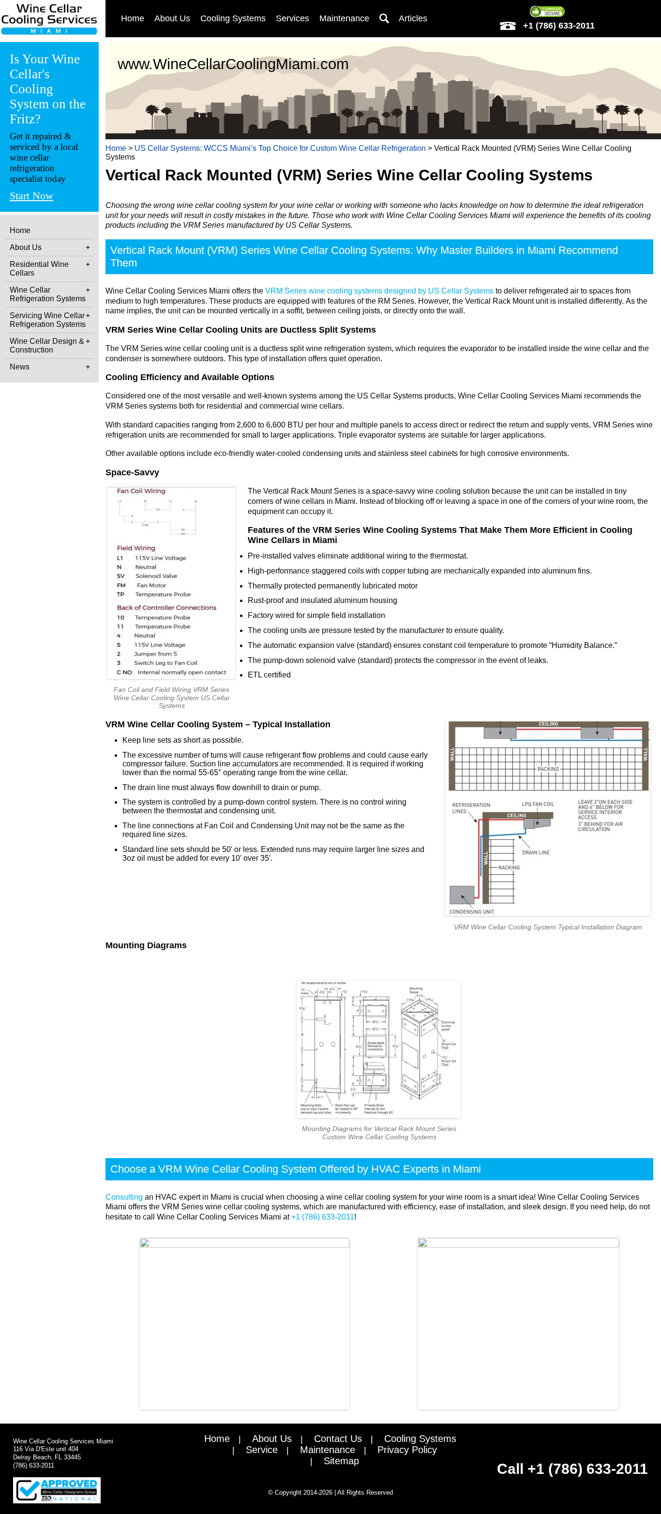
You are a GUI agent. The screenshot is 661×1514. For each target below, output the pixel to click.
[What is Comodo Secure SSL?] (547, 11)
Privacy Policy (407, 1449)
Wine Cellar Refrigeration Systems (48, 294)
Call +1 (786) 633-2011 (572, 1469)
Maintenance (344, 18)
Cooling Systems (420, 1438)
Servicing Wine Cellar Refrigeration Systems (48, 319)
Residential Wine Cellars (39, 268)
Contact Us (338, 1438)
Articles (413, 18)
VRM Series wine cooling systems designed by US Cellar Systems (379, 291)
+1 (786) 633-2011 (558, 25)
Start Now (31, 196)
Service (262, 1449)
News (20, 367)
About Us (26, 247)
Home (20, 230)
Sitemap (341, 1460)
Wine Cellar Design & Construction (47, 345)
